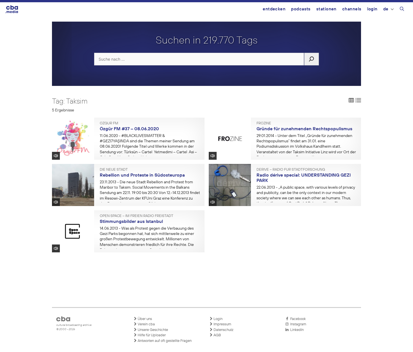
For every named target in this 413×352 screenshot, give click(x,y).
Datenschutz (223, 330)
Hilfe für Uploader (151, 335)
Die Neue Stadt (114, 170)
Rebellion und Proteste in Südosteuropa (142, 175)
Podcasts (301, 9)
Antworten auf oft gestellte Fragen (164, 341)
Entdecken (274, 9)
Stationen (326, 9)
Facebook (297, 319)
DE (386, 9)
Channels (352, 9)
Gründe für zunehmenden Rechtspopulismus (304, 129)
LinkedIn (296, 330)
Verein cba (146, 324)
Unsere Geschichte (152, 330)
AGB (217, 335)
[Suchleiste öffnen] (402, 9)
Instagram (297, 324)
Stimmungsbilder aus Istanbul (131, 222)
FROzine (264, 123)
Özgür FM (109, 123)
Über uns (144, 319)
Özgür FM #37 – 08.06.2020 (129, 129)
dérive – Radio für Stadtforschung (291, 170)
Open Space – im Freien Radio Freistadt (136, 216)
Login (372, 9)
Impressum (222, 324)
